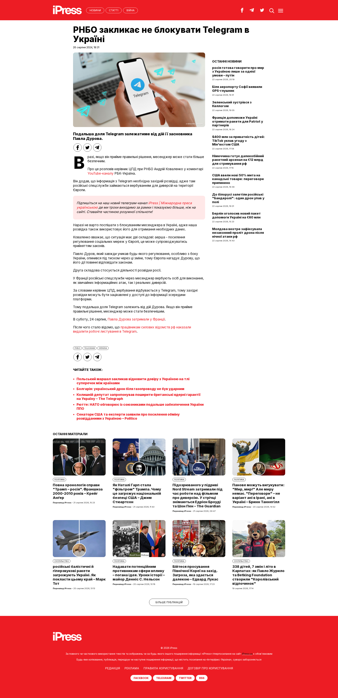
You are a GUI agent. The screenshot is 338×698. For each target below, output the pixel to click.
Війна (130, 10)
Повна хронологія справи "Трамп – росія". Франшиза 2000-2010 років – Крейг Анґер (78, 491)
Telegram (163, 678)
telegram (89, 348)
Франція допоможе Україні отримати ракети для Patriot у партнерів (237, 121)
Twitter (185, 678)
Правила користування (163, 668)
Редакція (112, 668)
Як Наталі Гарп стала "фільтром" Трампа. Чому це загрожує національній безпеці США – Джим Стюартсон (137, 493)
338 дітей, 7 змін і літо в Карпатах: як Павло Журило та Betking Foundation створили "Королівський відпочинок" (258, 575)
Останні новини (227, 61)
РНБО (77, 348)
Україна (103, 348)
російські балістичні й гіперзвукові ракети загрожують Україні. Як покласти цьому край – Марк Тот (79, 575)
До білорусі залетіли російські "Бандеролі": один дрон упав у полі (238, 198)
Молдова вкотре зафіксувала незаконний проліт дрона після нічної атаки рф (238, 232)
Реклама (131, 668)
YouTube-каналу (100, 173)
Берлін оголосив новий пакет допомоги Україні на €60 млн (236, 215)
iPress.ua (247, 653)
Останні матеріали (70, 434)
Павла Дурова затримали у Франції (136, 319)
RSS (201, 678)
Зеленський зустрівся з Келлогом (232, 104)
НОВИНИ (95, 10)
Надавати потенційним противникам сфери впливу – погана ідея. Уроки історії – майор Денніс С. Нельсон (139, 572)
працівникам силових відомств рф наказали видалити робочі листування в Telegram (132, 329)
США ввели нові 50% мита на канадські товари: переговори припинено (238, 179)
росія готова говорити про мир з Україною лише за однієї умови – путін (238, 71)
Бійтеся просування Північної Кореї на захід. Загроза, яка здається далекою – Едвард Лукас (195, 572)
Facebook (141, 678)
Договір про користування (210, 668)
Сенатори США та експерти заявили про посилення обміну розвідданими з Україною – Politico (128, 416)
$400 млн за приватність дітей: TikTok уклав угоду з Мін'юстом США (238, 140)
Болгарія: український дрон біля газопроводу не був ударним (130, 389)
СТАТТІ (113, 10)
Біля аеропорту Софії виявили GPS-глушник (237, 88)
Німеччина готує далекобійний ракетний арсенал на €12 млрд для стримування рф (238, 159)
